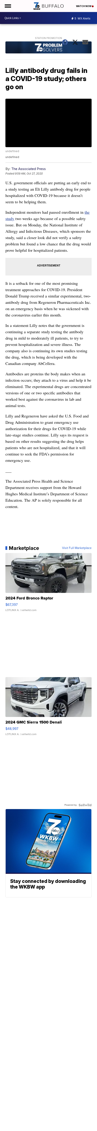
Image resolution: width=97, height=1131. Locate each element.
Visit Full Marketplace (77, 548)
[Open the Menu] (7, 6)
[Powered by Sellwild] (85, 805)
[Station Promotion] (48, 47)
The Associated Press (28, 169)
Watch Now (84, 6)
